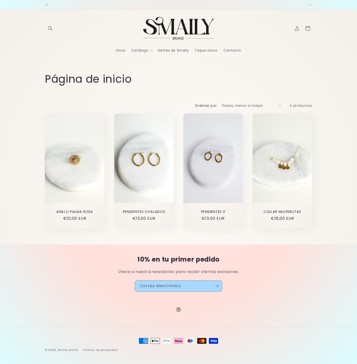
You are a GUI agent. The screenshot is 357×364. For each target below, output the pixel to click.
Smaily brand (68, 350)
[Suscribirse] (216, 286)
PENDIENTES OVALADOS (144, 211)
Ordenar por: (206, 105)
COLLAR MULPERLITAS (282, 211)
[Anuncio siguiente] (310, 4)
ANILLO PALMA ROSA (74, 211)
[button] (50, 28)
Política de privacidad (100, 350)
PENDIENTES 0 (213, 211)
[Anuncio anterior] (46, 4)
